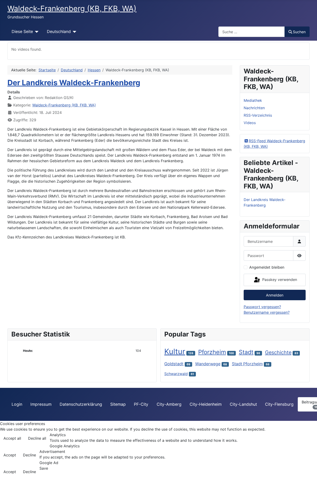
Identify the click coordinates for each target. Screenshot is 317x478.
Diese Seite (22, 31)
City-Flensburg (279, 404)
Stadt (246, 352)
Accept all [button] (12, 438)
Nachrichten (254, 107)
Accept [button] (9, 455)
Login (17, 404)
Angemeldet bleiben (266, 267)
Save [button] (43, 468)
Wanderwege (207, 363)
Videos (250, 122)
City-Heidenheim (206, 404)
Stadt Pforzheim (247, 363)
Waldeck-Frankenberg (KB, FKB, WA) (64, 105)
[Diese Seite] (36, 32)
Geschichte (278, 352)
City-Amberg (169, 404)
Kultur (174, 351)
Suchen (299, 32)
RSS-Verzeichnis (258, 115)
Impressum (41, 404)
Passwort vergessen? (262, 306)
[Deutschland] (74, 32)
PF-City (141, 404)
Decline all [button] (37, 438)
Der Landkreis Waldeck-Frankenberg (73, 82)
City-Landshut (243, 404)
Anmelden (274, 295)
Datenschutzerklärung (81, 404)
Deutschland (59, 31)
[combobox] (251, 31)
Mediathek (253, 100)
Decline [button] (29, 455)
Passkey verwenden (279, 279)
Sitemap (118, 404)
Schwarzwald (176, 373)
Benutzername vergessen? (267, 312)
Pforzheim (212, 352)
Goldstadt (174, 363)
